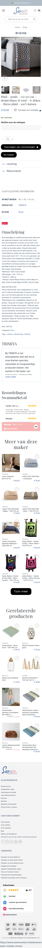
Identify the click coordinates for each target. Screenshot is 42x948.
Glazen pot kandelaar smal (10, 679)
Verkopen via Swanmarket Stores (12, 860)
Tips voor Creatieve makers (10, 872)
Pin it (5, 223)
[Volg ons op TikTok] (12, 842)
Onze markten (5, 825)
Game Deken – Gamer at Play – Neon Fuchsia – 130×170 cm (31, 578)
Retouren (4, 798)
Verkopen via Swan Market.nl (10, 857)
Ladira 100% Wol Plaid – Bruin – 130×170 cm (30, 510)
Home (17, 27)
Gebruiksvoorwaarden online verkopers (14, 878)
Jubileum (9, 334)
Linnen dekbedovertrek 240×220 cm (11, 746)
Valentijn (27, 334)
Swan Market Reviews (8, 795)
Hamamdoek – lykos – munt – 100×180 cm (10, 646)
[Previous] (5, 57)
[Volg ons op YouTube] (20, 842)
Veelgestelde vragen (7, 789)
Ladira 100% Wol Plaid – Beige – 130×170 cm (10, 510)
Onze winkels (5, 822)
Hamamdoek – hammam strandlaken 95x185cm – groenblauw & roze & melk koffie (10, 712)
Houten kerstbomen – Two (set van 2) (30, 679)
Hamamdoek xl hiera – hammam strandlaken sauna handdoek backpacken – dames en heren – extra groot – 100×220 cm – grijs (30, 712)
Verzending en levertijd (8, 792)
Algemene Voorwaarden (8, 804)
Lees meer (10, 376)
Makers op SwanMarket (9, 834)
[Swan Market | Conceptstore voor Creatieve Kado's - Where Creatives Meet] (20, 10)
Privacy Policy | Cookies (9, 807)
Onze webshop (6, 828)
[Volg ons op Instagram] (7, 842)
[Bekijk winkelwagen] (39, 10)
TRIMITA (22, 205)
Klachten (4, 801)
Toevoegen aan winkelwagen (19, 147)
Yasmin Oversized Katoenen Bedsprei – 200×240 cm (10, 543)
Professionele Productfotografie (11, 875)
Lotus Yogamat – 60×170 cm (8, 477)
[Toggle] (3, 164)
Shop (25, 27)
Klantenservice (6, 786)
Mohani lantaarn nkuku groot (30, 646)
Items (12, 330)
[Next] (37, 57)
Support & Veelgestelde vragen (11, 869)
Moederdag (18, 334)
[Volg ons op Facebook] (3, 842)
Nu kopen (9, 154)
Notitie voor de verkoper (13, 122)
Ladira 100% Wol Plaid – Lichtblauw (30, 477)
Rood (20, 212)
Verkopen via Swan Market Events (12, 863)
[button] (3, 10)
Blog (2, 831)
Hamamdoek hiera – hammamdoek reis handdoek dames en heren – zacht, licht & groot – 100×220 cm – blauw (30, 747)
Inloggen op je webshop (8, 866)
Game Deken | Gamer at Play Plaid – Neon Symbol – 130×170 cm (10, 578)
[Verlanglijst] (35, 10)
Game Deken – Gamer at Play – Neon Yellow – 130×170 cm (31, 543)
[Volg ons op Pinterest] (16, 842)
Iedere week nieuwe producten (21, 3)
